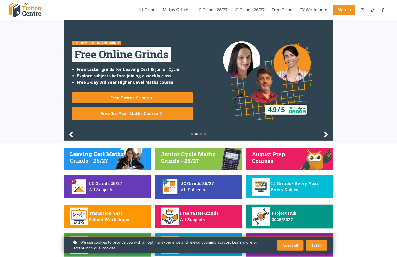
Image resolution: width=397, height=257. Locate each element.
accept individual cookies (94, 248)
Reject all (290, 245)
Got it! (316, 245)
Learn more (242, 242)
